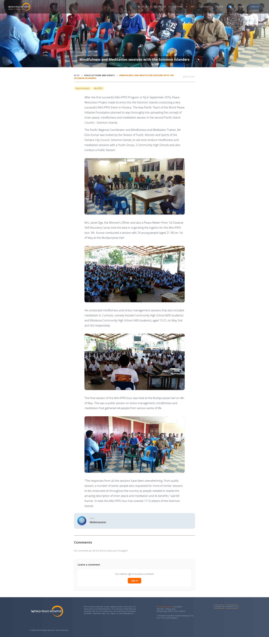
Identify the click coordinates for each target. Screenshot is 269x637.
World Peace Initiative (164, 606)
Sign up (255, 6)
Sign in (240, 6)
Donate (218, 606)
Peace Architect (83, 88)
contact (204, 6)
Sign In (134, 580)
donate (219, 6)
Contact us (231, 606)
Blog (76, 75)
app (192, 6)
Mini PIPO (98, 88)
